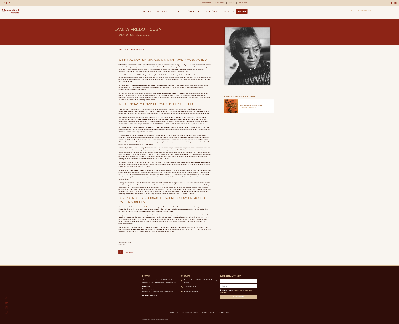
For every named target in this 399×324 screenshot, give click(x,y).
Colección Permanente (248, 107)
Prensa (231, 3)
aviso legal (239, 290)
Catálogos (219, 3)
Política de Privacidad (190, 313)
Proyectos (206, 3)
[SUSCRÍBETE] (4, 308)
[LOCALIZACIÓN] (4, 299)
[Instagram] (395, 3)
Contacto (243, 3)
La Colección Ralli (186, 11)
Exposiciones (163, 11)
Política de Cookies (208, 313)
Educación (209, 11)
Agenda (242, 11)
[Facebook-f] (391, 3)
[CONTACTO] (4, 303)
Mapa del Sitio (224, 313)
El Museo (226, 11)
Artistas (126, 49)
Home (120, 49)
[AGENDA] (4, 312)
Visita (146, 11)
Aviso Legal (174, 313)
